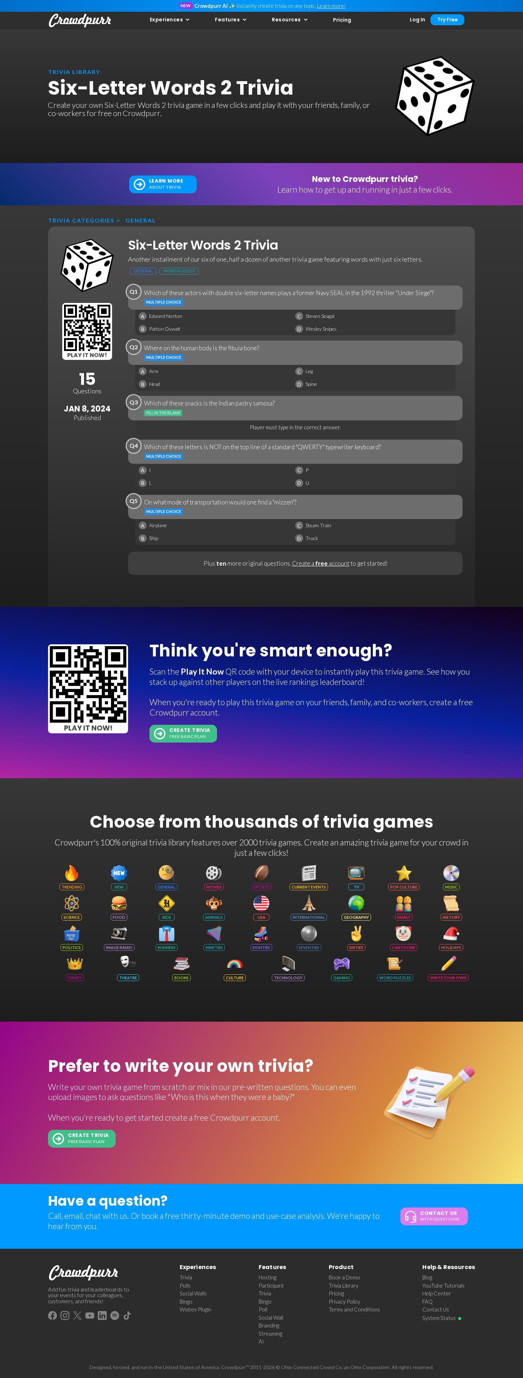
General (141, 220)
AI (261, 1341)
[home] (80, 21)
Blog (427, 1277)
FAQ (427, 1301)
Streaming (270, 1333)
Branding (269, 1325)
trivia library (74, 71)
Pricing (342, 19)
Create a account (320, 563)
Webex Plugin (195, 1309)
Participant (271, 1285)
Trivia (186, 1277)
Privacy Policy (344, 1301)
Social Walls (193, 1293)
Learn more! (331, 5)
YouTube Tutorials (443, 1285)
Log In (417, 19)
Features (227, 19)
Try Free (447, 19)
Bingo (186, 1301)
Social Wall (271, 1317)
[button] (170, 19)
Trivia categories (81, 220)
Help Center (436, 1293)
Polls (185, 1285)
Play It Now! (87, 355)
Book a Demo (344, 1277)
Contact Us (435, 1309)
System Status (439, 1318)
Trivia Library (343, 1285)
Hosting (267, 1277)
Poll (263, 1309)
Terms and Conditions (354, 1309)
